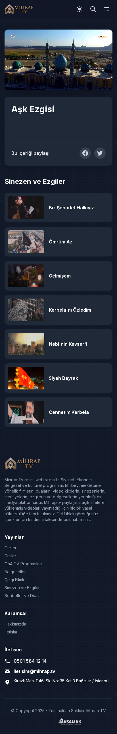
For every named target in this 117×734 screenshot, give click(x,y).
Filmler (10, 547)
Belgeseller (15, 571)
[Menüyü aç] (106, 9)
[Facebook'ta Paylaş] (85, 153)
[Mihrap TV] (20, 9)
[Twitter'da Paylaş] (100, 153)
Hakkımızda (15, 624)
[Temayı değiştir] (79, 9)
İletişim (11, 631)
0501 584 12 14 (30, 661)
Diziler (10, 555)
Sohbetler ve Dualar (23, 595)
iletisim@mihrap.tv (34, 671)
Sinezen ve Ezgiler (22, 587)
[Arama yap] (93, 9)
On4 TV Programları (23, 563)
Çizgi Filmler (16, 579)
